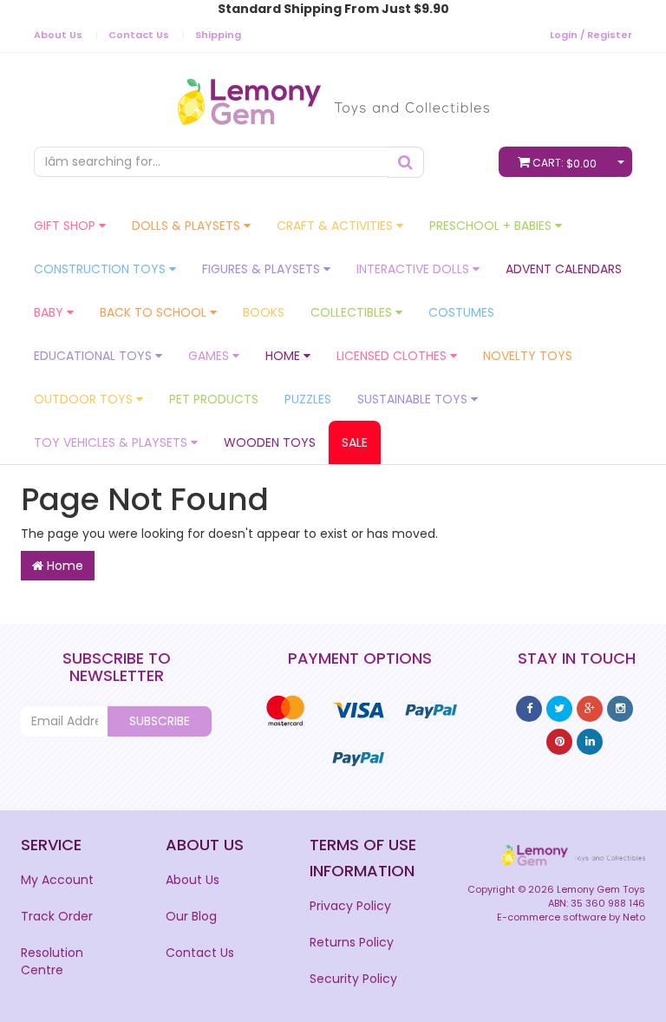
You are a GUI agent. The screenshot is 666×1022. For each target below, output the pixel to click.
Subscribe (159, 721)
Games (210, 355)
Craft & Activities (336, 225)
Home (284, 355)
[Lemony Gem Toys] (333, 96)
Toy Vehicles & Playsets (112, 442)
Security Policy (353, 978)
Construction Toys (101, 269)
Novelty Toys (527, 355)
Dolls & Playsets (188, 225)
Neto (634, 917)
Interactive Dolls (414, 269)
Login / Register (591, 35)
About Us (58, 35)
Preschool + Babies (492, 225)
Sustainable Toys (414, 399)
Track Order (57, 916)
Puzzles (307, 399)
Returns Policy (352, 942)
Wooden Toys (270, 442)
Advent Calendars (564, 269)
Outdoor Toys (85, 399)
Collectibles (352, 312)
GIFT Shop (66, 225)
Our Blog (191, 916)
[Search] (406, 162)
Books (263, 312)
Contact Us (138, 35)
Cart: (564, 163)
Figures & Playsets (262, 269)
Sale (355, 442)
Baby (50, 312)
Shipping (218, 35)
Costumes (461, 312)
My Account (57, 879)
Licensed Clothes (393, 355)
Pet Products (213, 399)
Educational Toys (94, 355)
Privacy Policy (350, 905)
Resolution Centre (52, 961)
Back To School (155, 312)
